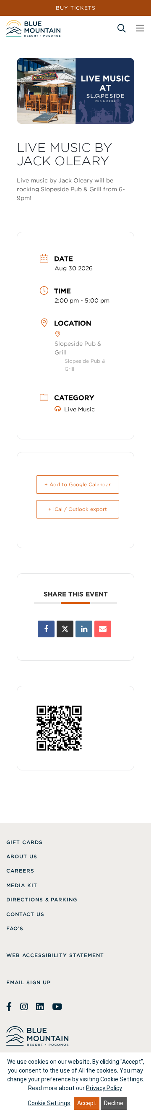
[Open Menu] (140, 28)
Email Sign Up (28, 982)
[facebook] (10, 1007)
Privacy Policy (104, 1088)
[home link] (33, 28)
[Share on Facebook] (46, 629)
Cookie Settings (49, 1103)
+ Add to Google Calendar (77, 484)
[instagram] (24, 1007)
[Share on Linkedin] (84, 629)
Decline (113, 1103)
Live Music (79, 409)
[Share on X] (65, 629)
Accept (86, 1103)
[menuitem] (24, 842)
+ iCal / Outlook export (77, 509)
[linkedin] (40, 1007)
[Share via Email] (102, 629)
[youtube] (57, 1007)
